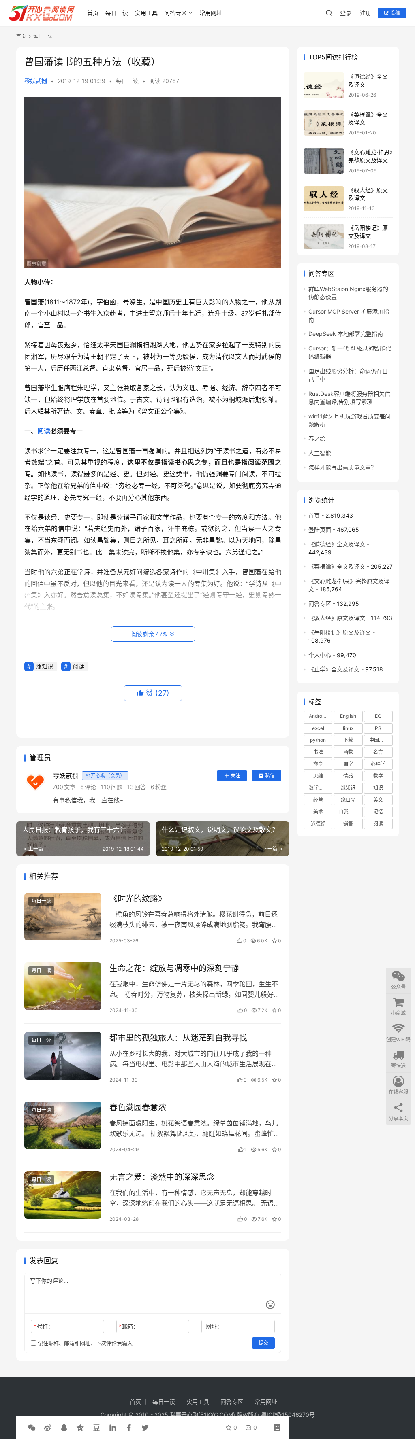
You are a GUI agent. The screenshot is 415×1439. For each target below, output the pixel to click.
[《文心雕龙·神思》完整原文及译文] (324, 161)
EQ (378, 716)
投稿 (394, 13)
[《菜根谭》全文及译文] (324, 123)
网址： (213, 1326)
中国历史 (379, 740)
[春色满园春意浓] (62, 1126)
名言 (378, 752)
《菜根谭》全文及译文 (336, 566)
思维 (318, 776)
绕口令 (348, 800)
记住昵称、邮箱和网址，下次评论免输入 (84, 1343)
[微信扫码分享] (31, 1427)
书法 (318, 752)
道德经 (318, 824)
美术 (318, 812)
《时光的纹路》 (137, 899)
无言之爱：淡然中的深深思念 (162, 1177)
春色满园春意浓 (137, 1107)
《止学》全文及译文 (333, 669)
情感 (348, 776)
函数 (348, 752)
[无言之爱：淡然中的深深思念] (62, 1195)
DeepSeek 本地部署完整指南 (345, 333)
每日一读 (116, 12)
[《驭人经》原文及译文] (324, 199)
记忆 (378, 812)
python (318, 740)
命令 (318, 764)
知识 (378, 788)
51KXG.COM (216, 1414)
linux (348, 728)
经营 (318, 800)
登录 (345, 12)
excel (318, 728)
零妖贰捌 (35, 80)
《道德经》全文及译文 (336, 544)
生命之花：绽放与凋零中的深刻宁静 (174, 968)
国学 (348, 764)
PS (378, 728)
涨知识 (44, 666)
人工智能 (319, 453)
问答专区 (175, 12)
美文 (378, 800)
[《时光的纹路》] (62, 917)
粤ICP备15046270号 (288, 1414)
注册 (365, 12)
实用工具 (146, 12)
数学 (378, 776)
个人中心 (319, 655)
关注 (235, 776)
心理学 (378, 764)
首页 (92, 12)
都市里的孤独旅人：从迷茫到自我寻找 (178, 1038)
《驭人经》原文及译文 (336, 617)
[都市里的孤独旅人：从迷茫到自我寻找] (62, 1056)
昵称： (43, 1326)
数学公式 (318, 788)
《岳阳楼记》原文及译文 (339, 632)
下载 (348, 740)
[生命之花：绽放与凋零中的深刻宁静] (62, 986)
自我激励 (348, 812)
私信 (270, 776)
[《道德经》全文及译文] (324, 85)
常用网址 (210, 12)
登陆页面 (319, 529)
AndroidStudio (320, 716)
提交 (263, 1343)
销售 (348, 824)
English (348, 716)
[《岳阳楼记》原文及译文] (324, 236)
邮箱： (129, 1326)
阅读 (43, 431)
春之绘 (316, 438)
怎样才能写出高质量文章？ (342, 467)
